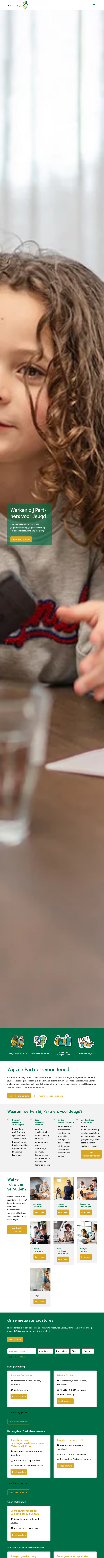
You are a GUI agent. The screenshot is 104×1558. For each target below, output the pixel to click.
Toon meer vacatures (18, 1421)
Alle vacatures (15, 1339)
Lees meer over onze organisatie (48, 1095)
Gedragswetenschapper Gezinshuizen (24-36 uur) (25, 1512)
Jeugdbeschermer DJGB (70, 1439)
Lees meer (40, 1212)
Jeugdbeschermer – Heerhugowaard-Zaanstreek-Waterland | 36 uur (27, 1443)
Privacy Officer (65, 1375)
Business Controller (22, 1375)
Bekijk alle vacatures (21, 539)
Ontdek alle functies (17, 1230)
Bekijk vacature (19, 1396)
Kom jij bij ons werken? (19, 1095)
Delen (22, 1356)
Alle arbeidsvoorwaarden (91, 1154)
